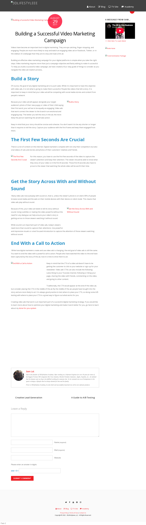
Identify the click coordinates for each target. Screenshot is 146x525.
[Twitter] (66, 502)
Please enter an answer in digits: (24, 464)
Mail (59, 450)
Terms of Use (74, 513)
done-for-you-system (27, 308)
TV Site (114, 6)
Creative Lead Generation (28, 397)
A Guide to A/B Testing (83, 397)
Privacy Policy (64, 513)
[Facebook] (69, 502)
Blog (102, 6)
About (91, 6)
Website (57, 458)
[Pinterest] (77, 502)
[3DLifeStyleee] (24, 3)
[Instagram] (80, 502)
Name (60, 442)
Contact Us (82, 513)
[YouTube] (73, 502)
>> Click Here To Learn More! (115, 41)
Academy (129, 6)
